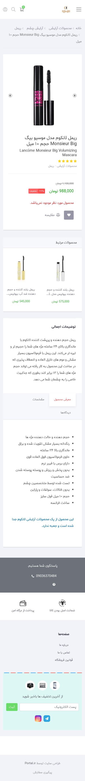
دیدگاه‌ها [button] (66, 412)
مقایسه (50, 215)
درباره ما (63, 645)
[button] (75, 161)
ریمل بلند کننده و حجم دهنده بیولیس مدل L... (62, 292)
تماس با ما (64, 653)
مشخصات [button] (38, 399)
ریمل (51, 166)
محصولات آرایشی (66, 166)
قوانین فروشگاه (64, 660)
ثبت (12, 707)
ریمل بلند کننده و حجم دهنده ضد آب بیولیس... (22, 291)
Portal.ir (30, 763)
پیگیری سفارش (42, 772)
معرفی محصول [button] (62, 399)
